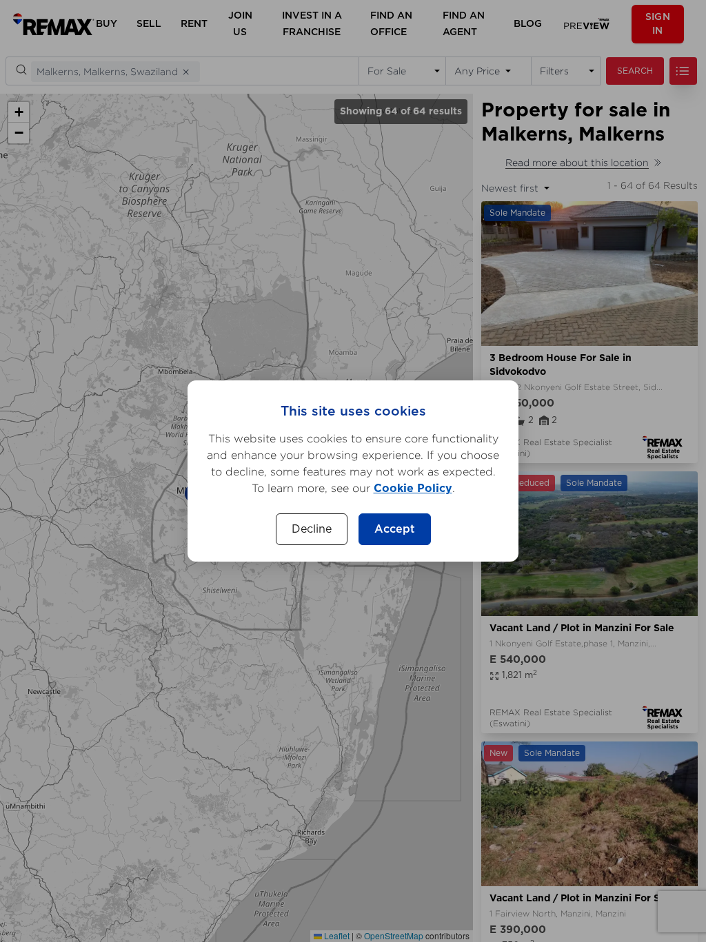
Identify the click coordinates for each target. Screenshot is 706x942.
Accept (394, 529)
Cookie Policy (413, 488)
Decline (312, 529)
